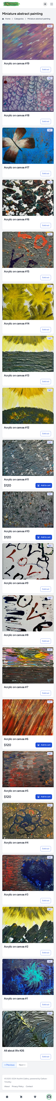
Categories (19, 19)
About (7, 1086)
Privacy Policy (18, 1086)
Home (7, 19)
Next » (22, 1065)
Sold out (45, 69)
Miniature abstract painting (38, 19)
